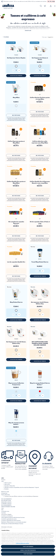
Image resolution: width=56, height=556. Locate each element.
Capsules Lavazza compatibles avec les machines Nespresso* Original (21, 487)
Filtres (6, 37)
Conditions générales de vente (8, 519)
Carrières (3, 512)
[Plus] (19, 70)
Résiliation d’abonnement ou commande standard (13, 522)
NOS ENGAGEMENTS (6, 505)
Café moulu (7, 484)
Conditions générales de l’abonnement (11, 520)
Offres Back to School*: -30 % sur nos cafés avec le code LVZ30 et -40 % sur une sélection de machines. (25, 1)
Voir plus (28, 30)
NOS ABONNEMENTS (6, 499)
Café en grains (7, 482)
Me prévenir (16, 115)
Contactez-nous (5, 511)
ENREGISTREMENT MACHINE (8, 506)
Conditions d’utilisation (7, 516)
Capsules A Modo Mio (9, 485)
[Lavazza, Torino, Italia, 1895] (7, 6)
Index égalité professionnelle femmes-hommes (13, 517)
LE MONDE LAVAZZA (6, 503)
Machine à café (5, 491)
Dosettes (6, 489)
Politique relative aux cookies (22, 543)
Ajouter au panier (16, 75)
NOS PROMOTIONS (6, 500)
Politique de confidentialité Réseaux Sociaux (12, 523)
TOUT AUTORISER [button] (28, 546)
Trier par (44, 37)
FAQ (2, 509)
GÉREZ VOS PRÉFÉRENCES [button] (28, 550)
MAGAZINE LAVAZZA (6, 502)
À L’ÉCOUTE (46, 463)
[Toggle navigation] (54, 5)
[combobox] (50, 37)
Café (2, 481)
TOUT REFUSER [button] (28, 553)
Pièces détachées (5, 494)
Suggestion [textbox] (50, 37)
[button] (54, 1)
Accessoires (4, 493)
